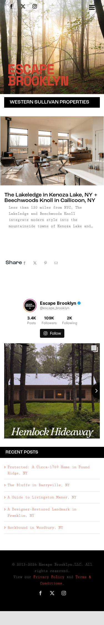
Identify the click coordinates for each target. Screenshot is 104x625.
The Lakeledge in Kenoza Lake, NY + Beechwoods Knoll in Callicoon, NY (50, 197)
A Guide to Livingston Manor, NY (41, 497)
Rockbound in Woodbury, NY (35, 527)
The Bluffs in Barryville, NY (38, 485)
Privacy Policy (48, 577)
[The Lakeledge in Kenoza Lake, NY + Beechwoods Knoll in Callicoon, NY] (52, 150)
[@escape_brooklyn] (29, 305)
